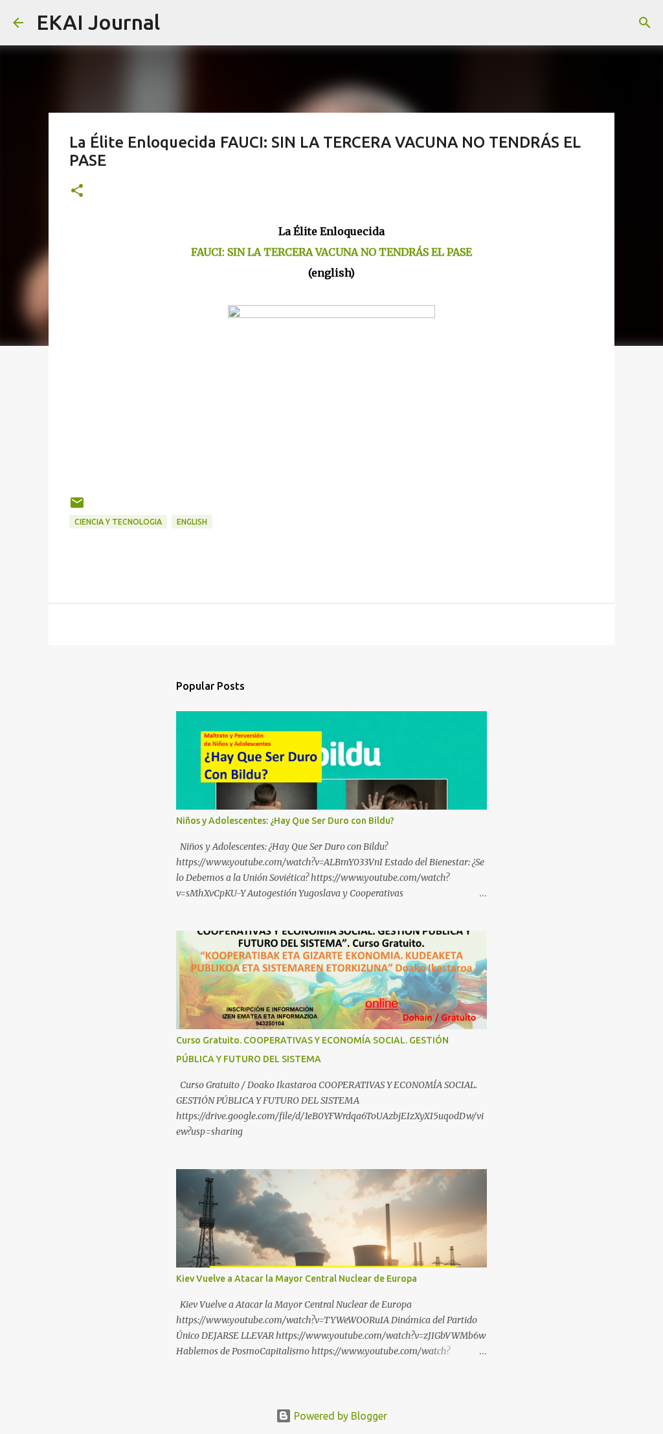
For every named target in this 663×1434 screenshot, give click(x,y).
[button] (77, 191)
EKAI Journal (98, 22)
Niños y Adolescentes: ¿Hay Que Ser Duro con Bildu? (285, 820)
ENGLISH (192, 522)
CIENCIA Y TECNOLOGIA (118, 522)
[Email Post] (77, 507)
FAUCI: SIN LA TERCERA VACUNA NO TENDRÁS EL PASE (331, 251)
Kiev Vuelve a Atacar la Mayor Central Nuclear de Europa (296, 1278)
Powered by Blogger (339, 1416)
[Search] (178, 22)
